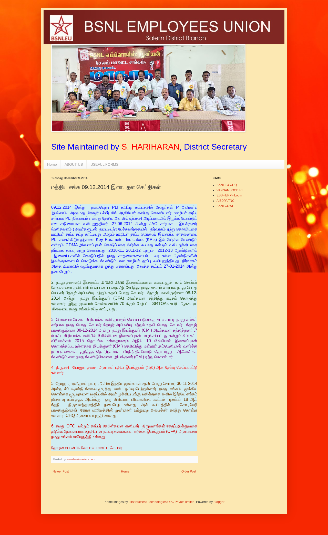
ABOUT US (74, 164)
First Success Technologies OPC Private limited (161, 502)
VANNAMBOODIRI (229, 190)
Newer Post (61, 471)
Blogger (218, 502)
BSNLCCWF (225, 206)
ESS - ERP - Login (229, 195)
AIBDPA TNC (225, 201)
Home (52, 164)
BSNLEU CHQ (227, 185)
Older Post (188, 471)
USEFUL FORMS (104, 164)
